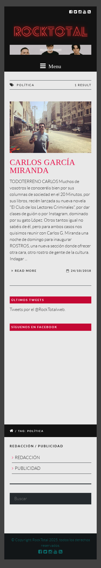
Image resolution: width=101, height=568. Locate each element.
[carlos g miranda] (50, 127)
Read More (26, 270)
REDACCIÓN (27, 457)
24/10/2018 (81, 270)
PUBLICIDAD (27, 468)
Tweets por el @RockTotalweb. (37, 309)
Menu (54, 66)
